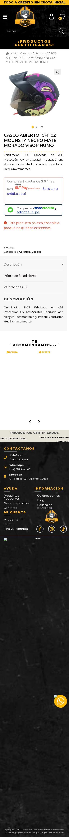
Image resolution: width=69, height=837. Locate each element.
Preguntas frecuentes (12, 497)
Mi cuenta (11, 519)
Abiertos (38, 53)
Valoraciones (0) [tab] (16, 287)
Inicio (13, 53)
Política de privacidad (45, 506)
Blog (40, 500)
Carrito (8, 524)
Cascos (25, 53)
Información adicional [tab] (20, 276)
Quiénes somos (48, 495)
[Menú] (5, 16)
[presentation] (30, 421)
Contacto (10, 508)
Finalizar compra (16, 529)
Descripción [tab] (13, 264)
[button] (57, 72)
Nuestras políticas (16, 503)
